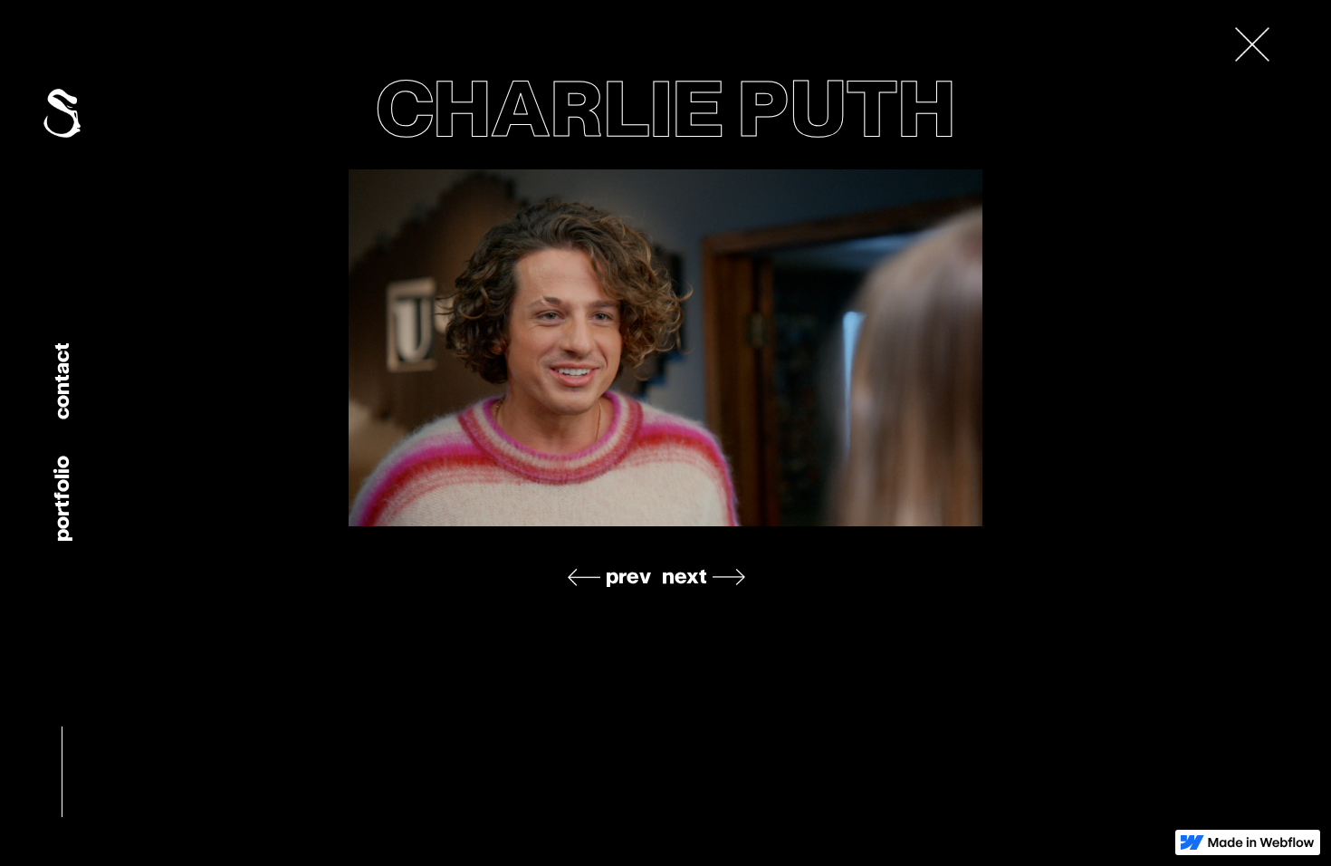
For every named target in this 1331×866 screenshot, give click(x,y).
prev (628, 576)
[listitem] (665, 347)
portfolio (61, 499)
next (684, 576)
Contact (61, 380)
